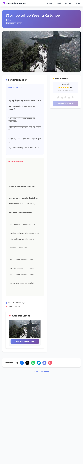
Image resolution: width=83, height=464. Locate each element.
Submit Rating (66, 103)
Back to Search (42, 372)
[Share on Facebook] (22, 363)
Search (58, 3)
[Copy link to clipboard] (50, 363)
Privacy (78, 3)
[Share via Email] (44, 363)
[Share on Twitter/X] (27, 363)
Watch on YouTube (25, 341)
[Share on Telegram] (39, 363)
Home (49, 3)
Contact (67, 3)
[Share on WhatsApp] (33, 363)
